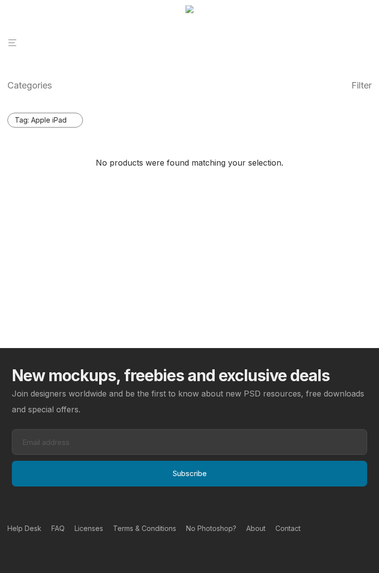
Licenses (89, 528)
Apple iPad (41, 120)
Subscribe (190, 473)
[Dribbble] (42, 551)
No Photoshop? (211, 528)
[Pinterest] (26, 551)
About (255, 528)
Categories (29, 85)
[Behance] (10, 551)
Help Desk (24, 528)
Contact (288, 528)
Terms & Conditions (144, 528)
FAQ (58, 528)
